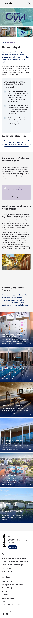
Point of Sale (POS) (8, 588)
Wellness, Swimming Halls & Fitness (14, 558)
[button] (29, 3)
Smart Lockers (7, 581)
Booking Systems (8, 598)
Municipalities (7, 568)
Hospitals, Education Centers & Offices (15, 561)
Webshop (5, 595)
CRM (3, 601)
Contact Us (12, 547)
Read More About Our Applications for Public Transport (16, 143)
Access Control (7, 591)
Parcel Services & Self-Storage (12, 565)
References (11, 42)
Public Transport (8, 571)
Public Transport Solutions (11, 605)
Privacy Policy (6, 611)
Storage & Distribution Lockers (12, 585)
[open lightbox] (16, 17)
